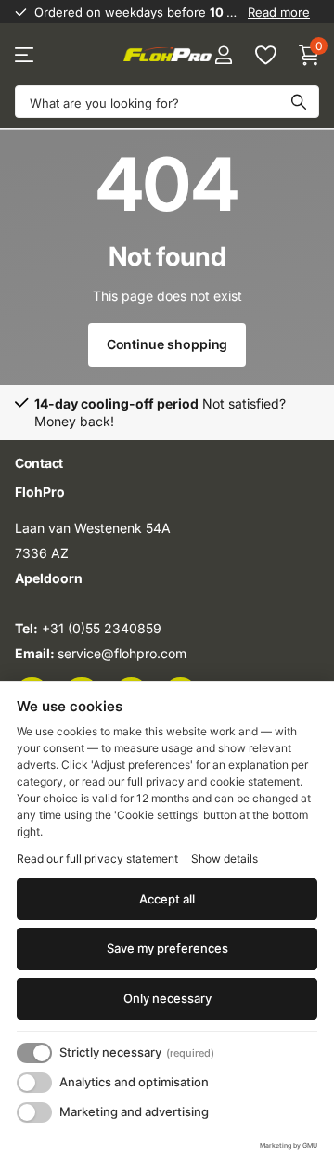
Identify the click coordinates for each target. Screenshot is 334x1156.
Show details (224, 858)
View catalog (25, 55)
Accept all (167, 898)
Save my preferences (167, 948)
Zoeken (298, 101)
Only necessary (167, 998)
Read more (279, 12)
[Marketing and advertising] (34, 1112)
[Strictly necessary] (34, 1053)
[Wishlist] (265, 54)
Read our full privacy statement (97, 858)
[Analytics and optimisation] (34, 1082)
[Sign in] (223, 54)
